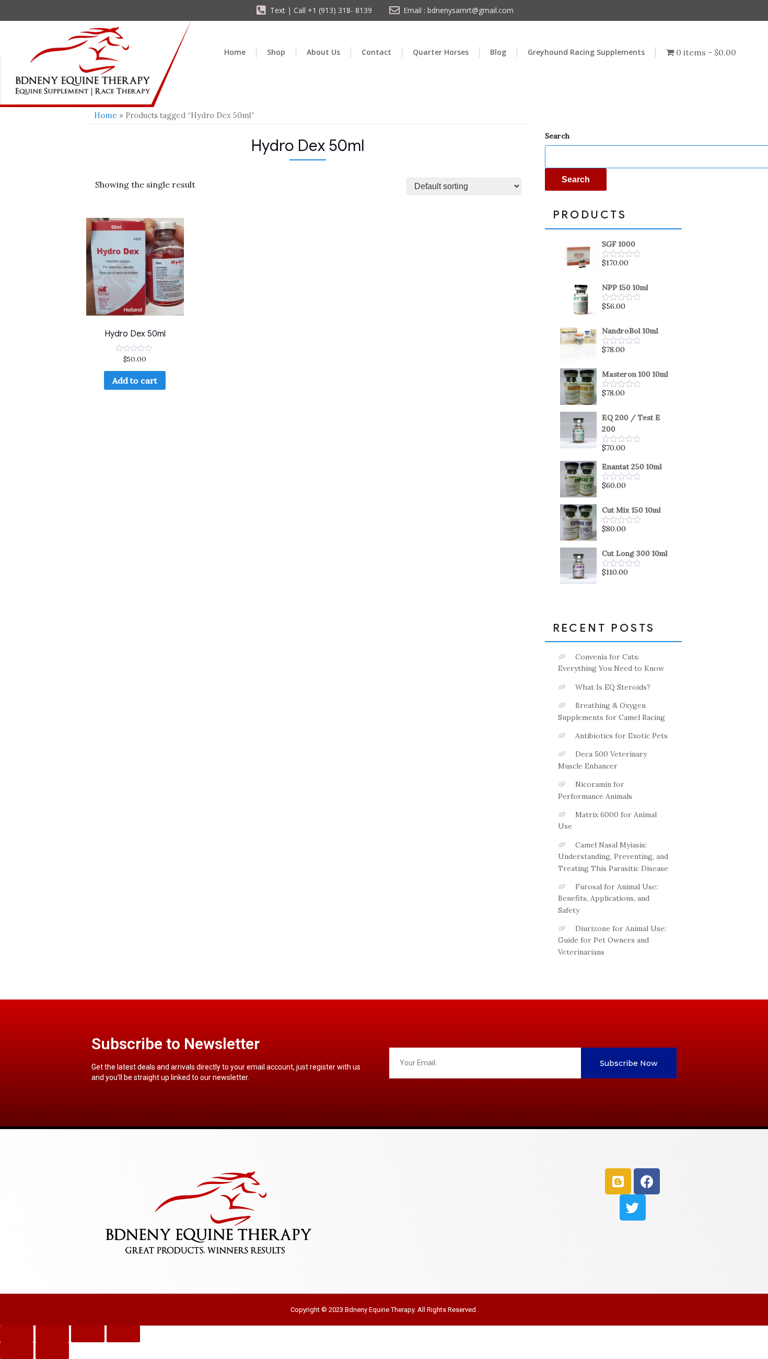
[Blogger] (618, 1181)
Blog (498, 52)
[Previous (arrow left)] (16, 1350)
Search (557, 136)
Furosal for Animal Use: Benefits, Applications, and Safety (608, 898)
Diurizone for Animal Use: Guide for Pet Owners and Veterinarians (612, 940)
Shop (276, 52)
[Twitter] (633, 1207)
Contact (376, 52)
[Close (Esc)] (123, 1334)
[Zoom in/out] (16, 1334)
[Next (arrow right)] (52, 1350)
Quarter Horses (441, 52)
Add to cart (134, 380)
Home (235, 52)
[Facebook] (647, 1181)
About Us (323, 52)
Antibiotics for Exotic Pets (621, 735)
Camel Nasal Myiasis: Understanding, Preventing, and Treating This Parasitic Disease (613, 856)
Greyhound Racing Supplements (586, 52)
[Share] (87, 1334)
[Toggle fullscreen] (52, 1334)
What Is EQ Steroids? (612, 687)
